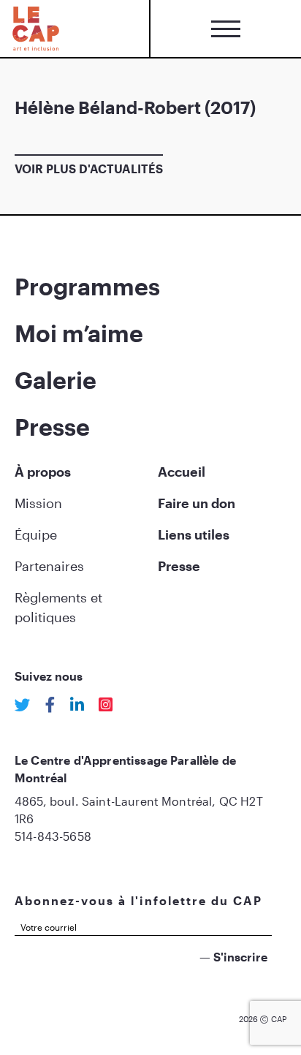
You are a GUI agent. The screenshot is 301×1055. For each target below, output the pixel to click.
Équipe (36, 534)
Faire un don (196, 503)
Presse (52, 426)
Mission (38, 503)
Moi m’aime (79, 333)
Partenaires (49, 566)
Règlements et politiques (58, 607)
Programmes (87, 286)
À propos (43, 472)
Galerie (55, 379)
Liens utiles (193, 534)
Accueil (181, 472)
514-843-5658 (53, 836)
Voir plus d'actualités (89, 168)
